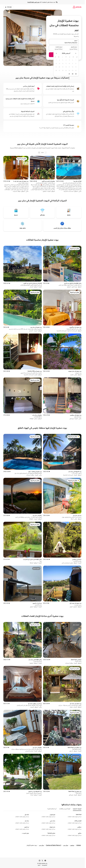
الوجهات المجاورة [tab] (77, 809)
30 (72, 74)
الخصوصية (44, 865)
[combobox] (63, 43)
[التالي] (39, 152)
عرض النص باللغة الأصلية (33, 2)
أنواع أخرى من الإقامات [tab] (64, 809)
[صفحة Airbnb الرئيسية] (77, 7)
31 (69, 74)
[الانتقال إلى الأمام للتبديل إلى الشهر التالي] (56, 53)
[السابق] (45, 152)
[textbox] (71, 49)
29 (76, 74)
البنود (39, 865)
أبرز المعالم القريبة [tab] (51, 809)
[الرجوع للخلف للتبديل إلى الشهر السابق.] (75, 53)
